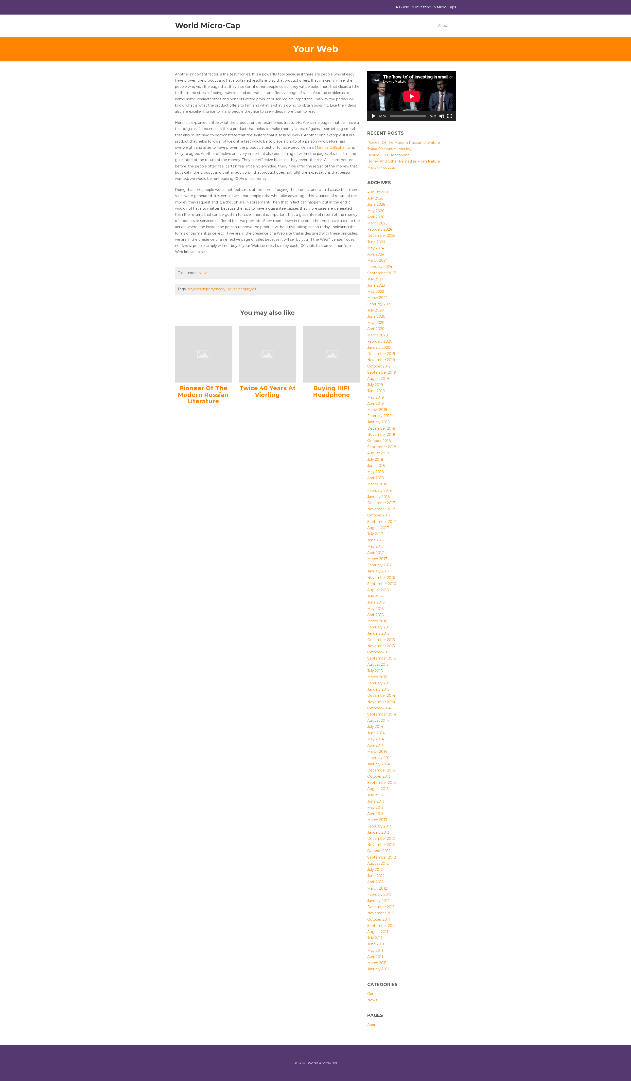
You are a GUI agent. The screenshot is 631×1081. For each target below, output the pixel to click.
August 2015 (377, 664)
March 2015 (377, 677)
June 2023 (376, 285)
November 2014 (381, 702)
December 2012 (381, 838)
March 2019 (377, 409)
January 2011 (378, 969)
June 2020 (376, 316)
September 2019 (381, 372)
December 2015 (381, 640)
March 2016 (377, 621)
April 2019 (375, 403)
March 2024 (377, 260)
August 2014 (378, 720)
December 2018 (381, 428)
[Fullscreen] (449, 116)
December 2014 (381, 695)
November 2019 (381, 360)
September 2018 (381, 447)
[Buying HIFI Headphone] (331, 354)
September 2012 (381, 857)
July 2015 (375, 671)
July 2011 (374, 938)
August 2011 (377, 932)
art (189, 289)
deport (207, 289)
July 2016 (375, 596)
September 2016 (381, 584)
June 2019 (376, 391)
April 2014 (375, 745)
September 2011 (381, 925)
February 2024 (379, 266)
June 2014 (376, 733)
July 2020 (375, 310)
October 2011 (378, 919)
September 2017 (381, 521)
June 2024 (376, 242)
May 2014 (375, 739)
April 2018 (375, 478)
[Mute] (441, 116)
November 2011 (380, 913)
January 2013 (378, 832)
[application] (411, 96)
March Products (381, 167)
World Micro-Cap (207, 25)
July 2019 (375, 385)
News (203, 273)
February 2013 (379, 826)
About (443, 25)
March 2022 (377, 297)
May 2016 (375, 608)
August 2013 (378, 789)
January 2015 (378, 689)
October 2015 (378, 652)
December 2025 (381, 235)
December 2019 (381, 353)
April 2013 (375, 813)
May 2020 (376, 322)
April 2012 (375, 882)
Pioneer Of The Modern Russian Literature (203, 395)
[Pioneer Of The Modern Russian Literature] (203, 354)
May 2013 (375, 807)
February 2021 (379, 304)
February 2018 (379, 490)
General (373, 993)
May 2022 (375, 291)
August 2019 (378, 378)
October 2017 (379, 515)
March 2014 (377, 751)
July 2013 (375, 795)
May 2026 (375, 211)
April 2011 (375, 956)
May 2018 (375, 472)
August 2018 (378, 453)
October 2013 (378, 776)
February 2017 (379, 565)
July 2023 (375, 279)
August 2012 (378, 863)
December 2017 (381, 503)
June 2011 (375, 944)
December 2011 (380, 907)
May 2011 (375, 950)
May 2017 (375, 546)
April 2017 (375, 552)
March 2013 (377, 820)
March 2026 (377, 223)
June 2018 (376, 465)
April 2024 (375, 254)
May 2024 (375, 248)
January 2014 (378, 764)
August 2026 (378, 192)
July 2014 (375, 726)
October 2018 (379, 441)
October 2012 (378, 851)
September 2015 (381, 658)
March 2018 (377, 484)
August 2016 (378, 590)
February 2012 (379, 894)
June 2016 (376, 602)
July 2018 (375, 459)
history (220, 289)
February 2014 (379, 757)
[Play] (373, 116)
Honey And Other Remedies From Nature (403, 161)
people (244, 289)
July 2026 (375, 198)
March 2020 (377, 335)
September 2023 (381, 273)
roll (253, 289)
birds (197, 289)
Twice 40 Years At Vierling (267, 391)
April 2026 (375, 217)
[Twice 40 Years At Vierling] (267, 354)
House (232, 289)
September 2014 (381, 714)
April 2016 (375, 615)
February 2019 (379, 416)
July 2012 (375, 869)
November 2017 (381, 509)
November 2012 (381, 845)
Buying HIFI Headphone (331, 391)
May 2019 (375, 397)
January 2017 (378, 571)
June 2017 (376, 540)
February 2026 (379, 229)
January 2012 (378, 900)
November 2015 (381, 646)
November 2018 (381, 434)
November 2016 (381, 577)
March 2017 (377, 559)
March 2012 (377, 888)
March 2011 (376, 963)
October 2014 (379, 708)
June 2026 (376, 204)
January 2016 (378, 633)
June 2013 (376, 801)
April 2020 (376, 329)
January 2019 (378, 422)
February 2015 (379, 683)
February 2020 (379, 341)
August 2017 (378, 528)
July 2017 (375, 534)
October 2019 (379, 366)
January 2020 (378, 347)
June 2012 (376, 876)
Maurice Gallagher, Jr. (333, 147)
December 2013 (381, 770)
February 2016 (379, 627)
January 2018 (378, 497)
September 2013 (381, 782)
